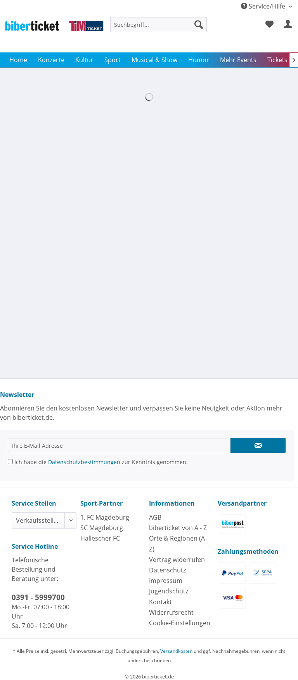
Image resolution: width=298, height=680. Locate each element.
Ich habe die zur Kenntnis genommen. (100, 462)
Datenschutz (167, 570)
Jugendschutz (168, 591)
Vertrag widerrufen (177, 559)
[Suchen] (199, 24)
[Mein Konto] (288, 24)
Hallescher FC (100, 538)
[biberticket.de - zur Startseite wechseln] (54, 33)
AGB (155, 517)
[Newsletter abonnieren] (258, 445)
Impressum (165, 580)
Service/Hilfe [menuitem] (267, 6)
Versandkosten (176, 651)
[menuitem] (158, 28)
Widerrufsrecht (171, 612)
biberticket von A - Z (178, 527)
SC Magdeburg (101, 527)
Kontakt (160, 602)
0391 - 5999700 (38, 597)
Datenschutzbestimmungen (84, 462)
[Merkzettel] (269, 24)
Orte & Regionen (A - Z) (178, 543)
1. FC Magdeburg (104, 517)
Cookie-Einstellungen (179, 623)
